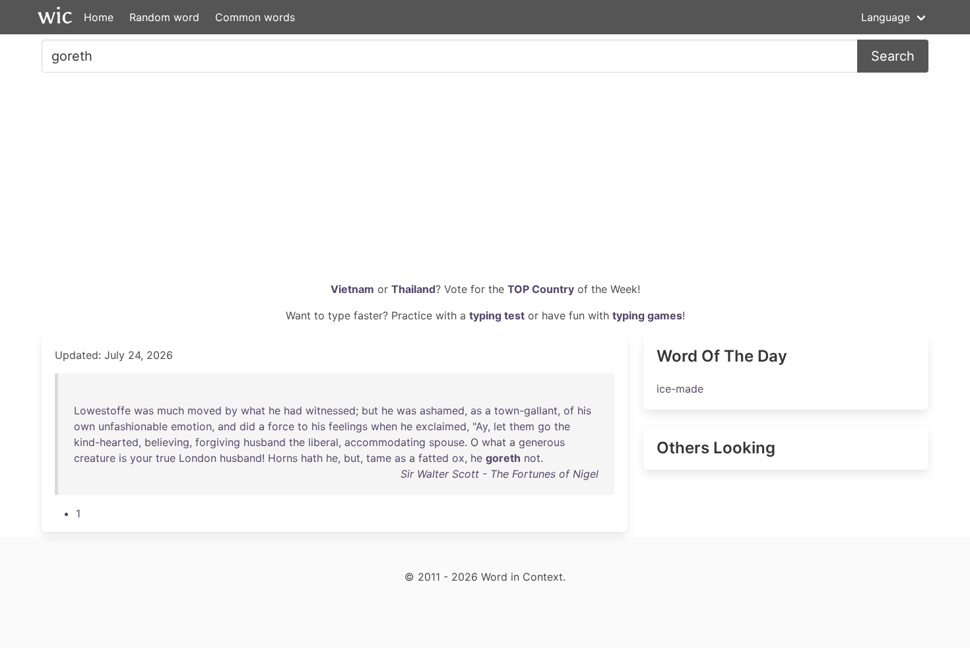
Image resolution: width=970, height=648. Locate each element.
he (274, 410)
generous (542, 442)
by (231, 410)
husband (264, 442)
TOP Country (540, 289)
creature (94, 458)
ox (458, 458)
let (500, 426)
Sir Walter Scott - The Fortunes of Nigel (499, 473)
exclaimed (441, 426)
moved (204, 410)
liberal (323, 442)
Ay (482, 426)
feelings (348, 426)
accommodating (385, 442)
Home (98, 17)
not (532, 458)
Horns (283, 458)
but (370, 410)
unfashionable (133, 426)
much (170, 410)
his (584, 410)
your (141, 458)
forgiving (217, 442)
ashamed (442, 410)
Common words (255, 17)
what (253, 410)
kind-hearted (106, 442)
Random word (164, 17)
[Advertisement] (485, 182)
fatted (433, 458)
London (197, 458)
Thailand (413, 289)
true (166, 458)
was (144, 410)
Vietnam (352, 289)
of (569, 410)
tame (378, 458)
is (123, 458)
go (544, 426)
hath (312, 458)
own (84, 426)
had (293, 410)
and (227, 426)
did (247, 426)
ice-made (680, 388)
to (303, 426)
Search (893, 56)
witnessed (331, 410)
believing (167, 442)
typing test (497, 315)
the (562, 426)
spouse (447, 442)
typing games (647, 315)
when (384, 426)
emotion (191, 426)
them (521, 426)
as (476, 410)
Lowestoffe (102, 410)
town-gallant (526, 410)
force (281, 426)
